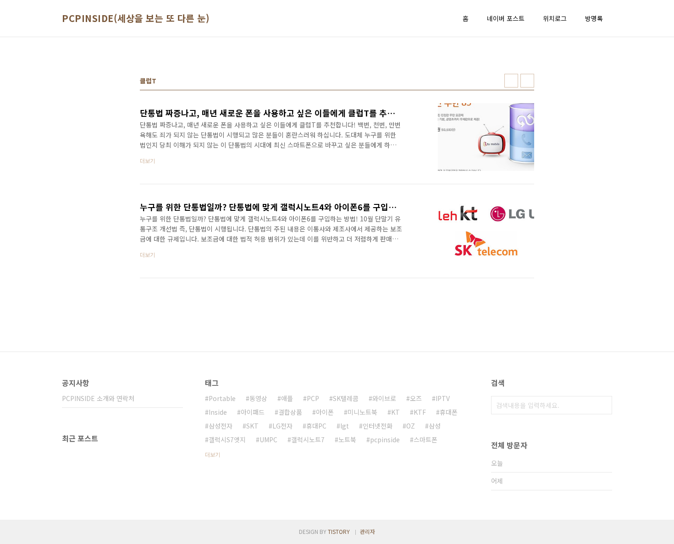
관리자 (367, 531)
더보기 (212, 454)
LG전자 (282, 425)
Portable (222, 398)
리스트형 (527, 81)
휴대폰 (449, 412)
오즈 (416, 398)
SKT (252, 425)
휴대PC (316, 425)
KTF (420, 412)
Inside (218, 412)
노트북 (347, 439)
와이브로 (384, 398)
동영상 (258, 398)
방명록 (594, 18)
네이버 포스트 (506, 18)
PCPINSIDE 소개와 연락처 (98, 398)
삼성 (435, 425)
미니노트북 (362, 412)
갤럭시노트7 (308, 439)
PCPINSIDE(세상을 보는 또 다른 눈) (136, 18)
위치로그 (555, 18)
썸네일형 (511, 81)
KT (395, 412)
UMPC (268, 439)
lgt (344, 425)
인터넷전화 (377, 425)
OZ (410, 425)
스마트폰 (425, 439)
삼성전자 (220, 425)
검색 (603, 405)
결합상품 (290, 412)
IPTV (443, 398)
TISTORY (339, 531)
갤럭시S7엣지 (227, 439)
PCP (313, 398)
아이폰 (325, 412)
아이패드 (253, 412)
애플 (287, 398)
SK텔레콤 (346, 398)
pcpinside (385, 439)
